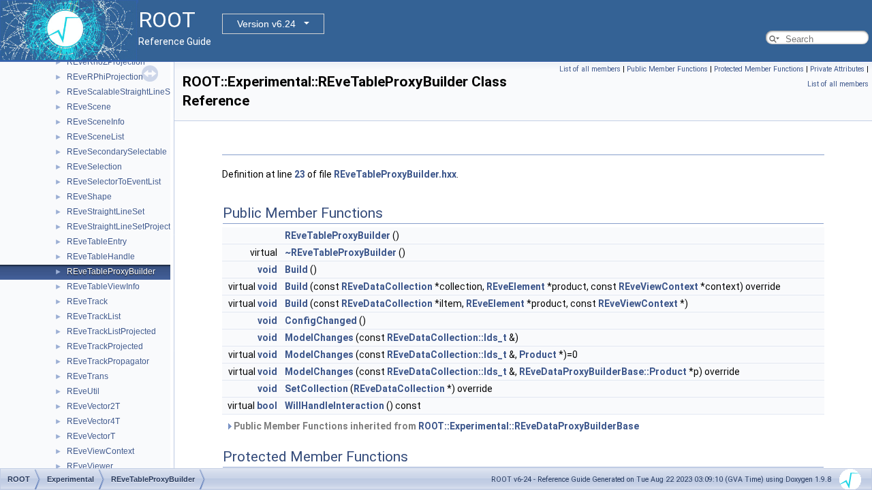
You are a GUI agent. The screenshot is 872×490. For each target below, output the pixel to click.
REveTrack (87, 301)
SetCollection (316, 388)
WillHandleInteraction (334, 405)
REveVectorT (91, 436)
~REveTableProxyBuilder (340, 252)
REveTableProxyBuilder (111, 271)
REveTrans (87, 376)
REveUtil (83, 391)
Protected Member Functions (759, 69)
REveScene (89, 107)
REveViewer (90, 466)
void (267, 269)
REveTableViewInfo (103, 286)
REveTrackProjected (105, 346)
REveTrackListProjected (111, 331)
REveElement (515, 286)
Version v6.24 (266, 23)
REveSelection (94, 167)
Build (296, 269)
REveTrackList (94, 316)
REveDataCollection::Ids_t (447, 337)
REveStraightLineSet (105, 211)
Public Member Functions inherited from (435, 426)
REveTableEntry (97, 241)
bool (267, 405)
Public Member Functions (667, 69)
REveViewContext (100, 451)
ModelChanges (319, 337)
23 (299, 174)
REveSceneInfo (96, 122)
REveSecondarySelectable (117, 152)
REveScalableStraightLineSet (122, 92)
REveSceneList (95, 137)
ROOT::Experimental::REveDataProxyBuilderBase (528, 426)
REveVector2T (93, 406)
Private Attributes (837, 69)
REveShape (89, 196)
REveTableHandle (101, 256)
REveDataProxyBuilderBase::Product (603, 371)
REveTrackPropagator (108, 361)
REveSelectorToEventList (114, 181)
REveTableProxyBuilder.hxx (395, 174)
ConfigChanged (321, 320)
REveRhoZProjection (106, 62)
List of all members (590, 69)
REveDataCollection (387, 286)
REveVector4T (93, 421)
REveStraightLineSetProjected (123, 226)
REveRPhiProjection (105, 77)
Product (538, 354)
